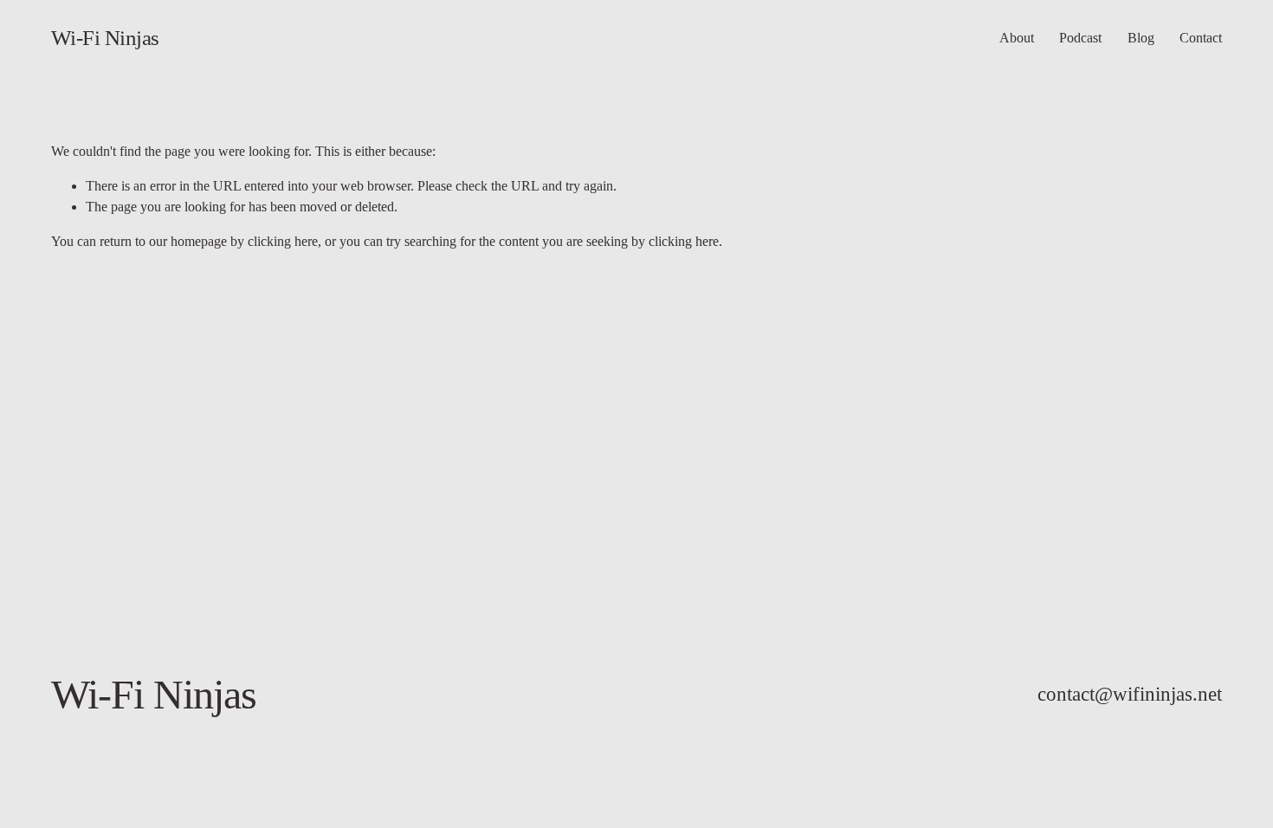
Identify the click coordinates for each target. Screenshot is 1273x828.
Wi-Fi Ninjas (105, 37)
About (1016, 37)
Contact (1200, 37)
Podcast (1080, 37)
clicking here (283, 241)
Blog (1141, 37)
